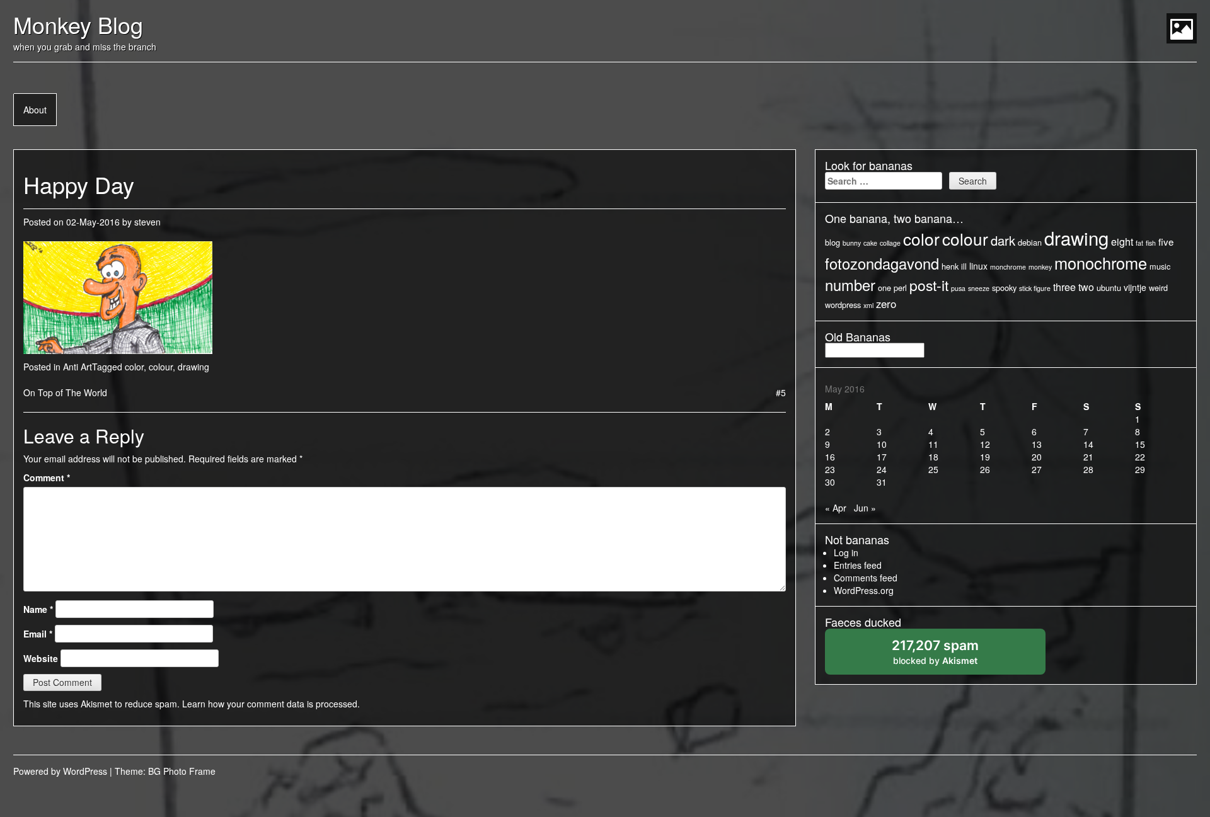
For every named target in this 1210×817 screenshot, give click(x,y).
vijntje (1135, 287)
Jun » (865, 507)
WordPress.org (864, 590)
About (35, 109)
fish (1151, 243)
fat (1139, 243)
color (134, 366)
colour (161, 366)
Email (37, 633)
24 (882, 469)
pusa (958, 288)
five (1165, 241)
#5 (781, 392)
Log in (846, 552)
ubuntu (1109, 288)
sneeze (978, 288)
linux (978, 266)
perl (900, 288)
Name (38, 609)
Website (40, 658)
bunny (852, 243)
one (884, 288)
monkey (1040, 266)
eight (1122, 241)
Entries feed (858, 565)
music (1160, 266)
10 (882, 444)
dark (1003, 240)
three (1064, 286)
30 (830, 482)
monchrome (1008, 266)
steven (147, 221)
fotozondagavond (882, 263)
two (1086, 286)
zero (886, 303)
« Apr (835, 507)
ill (964, 266)
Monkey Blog (78, 24)
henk (950, 266)
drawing (193, 366)
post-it (928, 285)
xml (868, 305)
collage (890, 243)
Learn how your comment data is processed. (271, 703)
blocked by (949, 656)
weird (1158, 288)
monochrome (1100, 262)
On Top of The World (65, 392)
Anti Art (77, 366)
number (850, 284)
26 (985, 469)
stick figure (1035, 288)
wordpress (843, 305)
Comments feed (865, 577)
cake (870, 243)
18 (933, 456)
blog (832, 242)
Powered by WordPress (60, 771)
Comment (46, 477)
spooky (1004, 288)
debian (1030, 242)
